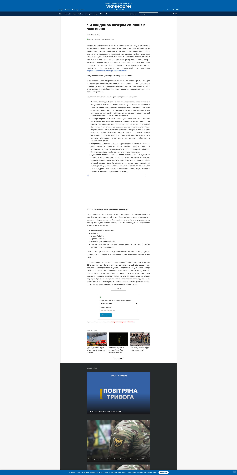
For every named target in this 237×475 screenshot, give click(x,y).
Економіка (68, 14)
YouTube (131, 322)
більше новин (118, 358)
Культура (88, 14)
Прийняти (163, 472)
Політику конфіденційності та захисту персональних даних (138, 472)
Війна (60, 14)
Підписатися (106, 315)
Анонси (82, 10)
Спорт (96, 14)
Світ (74, 14)
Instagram (122, 322)
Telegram (114, 322)
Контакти (133, 14)
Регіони (80, 14)
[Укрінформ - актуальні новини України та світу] (118, 6)
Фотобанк (67, 10)
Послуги (61, 10)
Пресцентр (75, 10)
